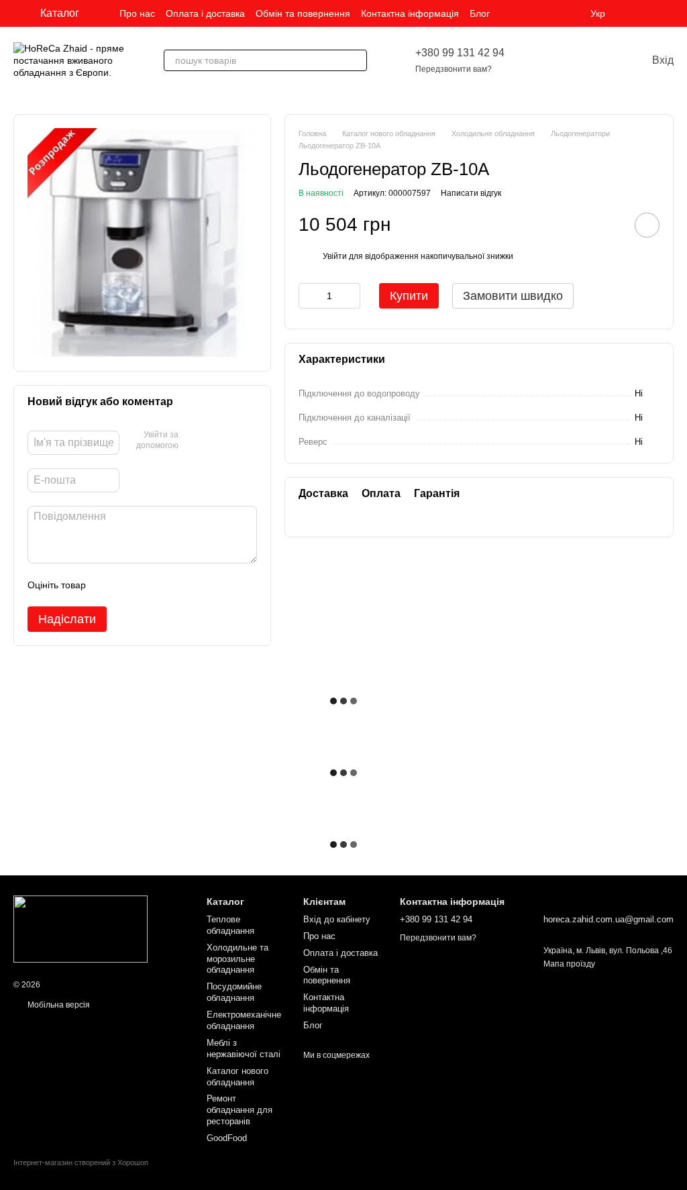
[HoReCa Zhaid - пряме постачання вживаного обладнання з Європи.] (80, 928)
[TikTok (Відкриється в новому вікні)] (652, 13)
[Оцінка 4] (172, 585)
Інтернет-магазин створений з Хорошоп (80, 1162)
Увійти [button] (335, 256)
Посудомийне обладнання (234, 992)
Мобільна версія (57, 1005)
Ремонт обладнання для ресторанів (239, 1109)
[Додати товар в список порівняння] (609, 225)
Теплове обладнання (230, 925)
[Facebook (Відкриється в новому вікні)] (668, 13)
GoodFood (227, 1138)
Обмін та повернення (303, 13)
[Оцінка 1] (108, 585)
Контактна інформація (410, 13)
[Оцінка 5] (194, 585)
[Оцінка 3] (151, 585)
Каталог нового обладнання (237, 1076)
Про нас (137, 13)
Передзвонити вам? (453, 69)
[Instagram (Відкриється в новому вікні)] (636, 13)
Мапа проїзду (569, 964)
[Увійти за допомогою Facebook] (193, 441)
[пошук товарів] (356, 60)
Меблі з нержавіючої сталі (243, 1048)
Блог (480, 13)
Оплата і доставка (205, 13)
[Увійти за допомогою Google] (215, 441)
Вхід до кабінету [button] (336, 919)
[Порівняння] (574, 60)
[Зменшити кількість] (308, 296)
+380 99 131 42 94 (460, 52)
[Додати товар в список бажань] (647, 225)
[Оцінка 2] (129, 585)
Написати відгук (471, 193)
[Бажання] (539, 60)
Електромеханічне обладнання (244, 1020)
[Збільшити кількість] (350, 296)
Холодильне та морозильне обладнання (237, 958)
